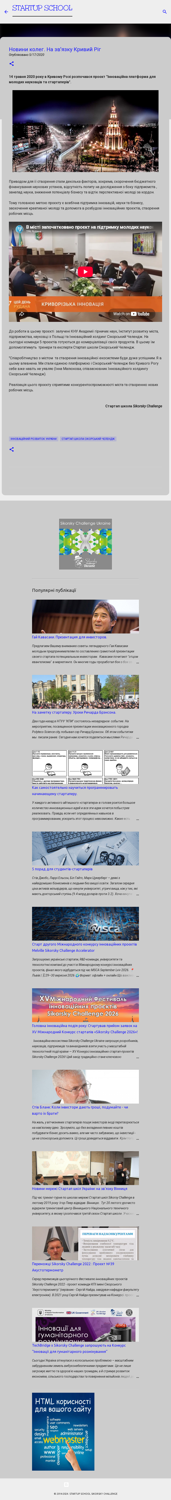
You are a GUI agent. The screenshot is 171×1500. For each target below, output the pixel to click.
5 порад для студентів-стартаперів (62, 869)
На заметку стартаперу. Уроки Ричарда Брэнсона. (74, 712)
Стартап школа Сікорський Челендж (88, 438)
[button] (11, 64)
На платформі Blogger (88, 1485)
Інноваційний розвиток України (34, 438)
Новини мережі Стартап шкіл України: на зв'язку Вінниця (79, 1189)
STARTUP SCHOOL (42, 8)
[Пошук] (164, 11)
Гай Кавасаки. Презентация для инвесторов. (69, 637)
